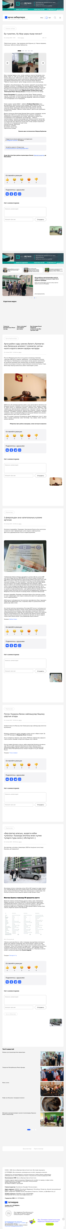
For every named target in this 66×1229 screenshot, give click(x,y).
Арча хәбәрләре (11, 1014)
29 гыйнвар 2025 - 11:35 (9, 352)
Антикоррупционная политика (13, 1221)
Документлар (27, 1148)
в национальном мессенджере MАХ (17, 148)
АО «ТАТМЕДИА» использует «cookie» (15, 1222)
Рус (41, 18)
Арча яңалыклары (11, 338)
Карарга (49, 1224)
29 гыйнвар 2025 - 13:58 (9, 37)
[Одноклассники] (11, 194)
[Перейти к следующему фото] (43, 63)
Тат (49, 18)
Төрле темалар (38, 1148)
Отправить (40, 219)
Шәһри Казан (13, 619)
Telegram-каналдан (39, 155)
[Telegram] (15, 194)
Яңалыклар (9, 512)
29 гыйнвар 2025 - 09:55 (9, 720)
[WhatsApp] (19, 194)
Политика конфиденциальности (14, 1226)
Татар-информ (13, 752)
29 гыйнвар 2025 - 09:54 (9, 841)
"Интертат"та (13, 955)
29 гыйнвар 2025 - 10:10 (9, 523)
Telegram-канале (12, 140)
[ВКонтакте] (7, 194)
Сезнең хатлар (10, 28)
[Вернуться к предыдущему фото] (7, 63)
